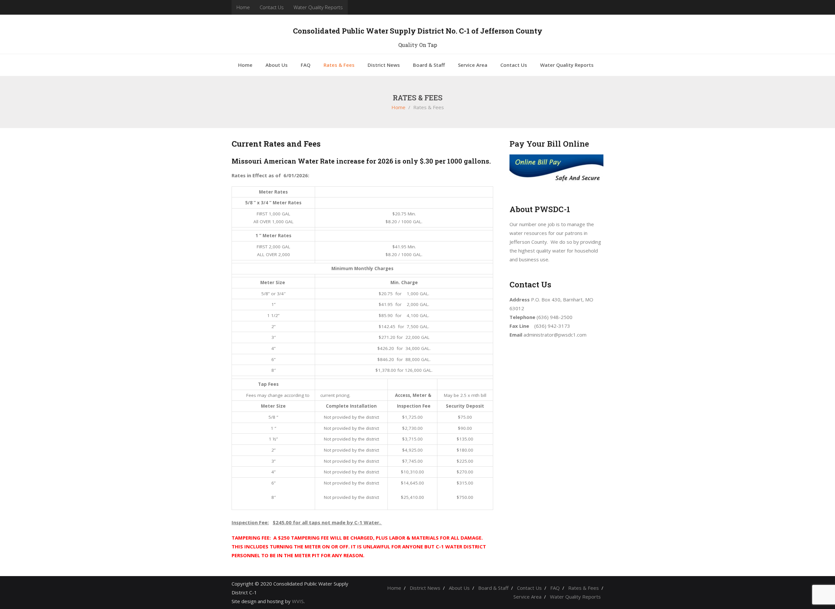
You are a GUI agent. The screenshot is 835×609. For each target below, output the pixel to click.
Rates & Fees (583, 588)
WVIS (298, 601)
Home (243, 7)
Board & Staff (493, 588)
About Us (459, 588)
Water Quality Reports (318, 7)
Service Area (527, 596)
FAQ (555, 588)
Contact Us (272, 7)
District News (425, 588)
